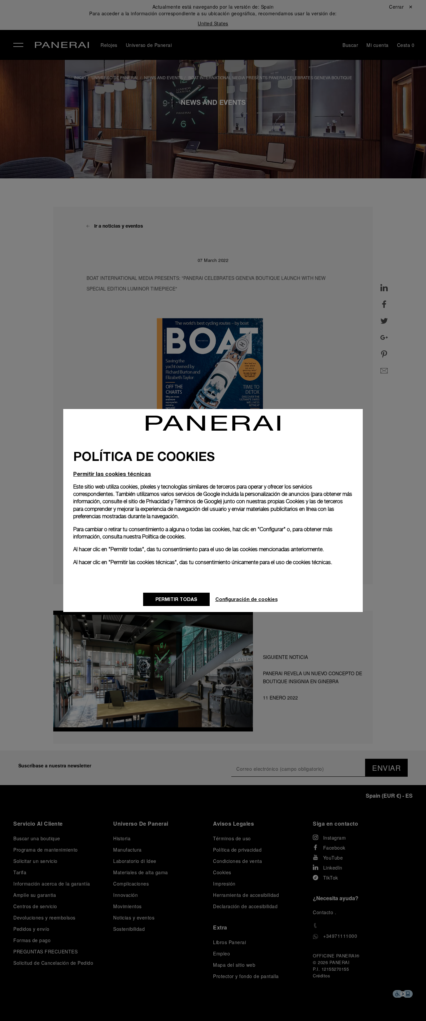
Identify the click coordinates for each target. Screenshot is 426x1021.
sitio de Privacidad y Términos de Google (174, 501)
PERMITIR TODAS (176, 599)
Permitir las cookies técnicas (112, 474)
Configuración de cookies (246, 599)
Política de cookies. (164, 536)
